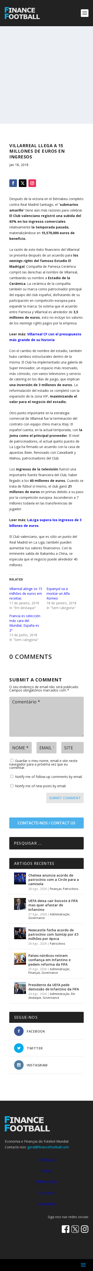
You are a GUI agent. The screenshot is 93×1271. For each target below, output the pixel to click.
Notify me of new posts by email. (40, 786)
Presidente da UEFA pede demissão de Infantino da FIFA (53, 987)
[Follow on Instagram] (32, 183)
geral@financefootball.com (48, 1147)
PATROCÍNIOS (46, 1182)
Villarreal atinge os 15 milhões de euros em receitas (25, 593)
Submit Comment (65, 798)
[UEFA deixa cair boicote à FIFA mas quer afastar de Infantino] (20, 904)
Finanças (56, 889)
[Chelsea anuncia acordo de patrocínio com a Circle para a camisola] (20, 878)
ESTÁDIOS (46, 1193)
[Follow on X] (22, 183)
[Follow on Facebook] (13, 183)
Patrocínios (70, 889)
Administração (60, 914)
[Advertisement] (46, 75)
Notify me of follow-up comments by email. (49, 776)
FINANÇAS (46, 1160)
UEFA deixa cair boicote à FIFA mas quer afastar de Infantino (53, 905)
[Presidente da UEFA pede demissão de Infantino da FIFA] (20, 988)
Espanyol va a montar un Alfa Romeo (58, 593)
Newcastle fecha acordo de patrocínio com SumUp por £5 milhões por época (53, 934)
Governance (36, 918)
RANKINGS (46, 1204)
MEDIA (46, 1171)
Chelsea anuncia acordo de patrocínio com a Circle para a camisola (53, 879)
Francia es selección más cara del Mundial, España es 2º (24, 623)
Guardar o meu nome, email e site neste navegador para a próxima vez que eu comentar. (43, 764)
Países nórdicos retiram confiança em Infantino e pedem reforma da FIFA (49, 959)
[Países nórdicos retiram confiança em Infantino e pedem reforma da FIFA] (20, 959)
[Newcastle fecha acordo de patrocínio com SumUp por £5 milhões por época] (20, 933)
